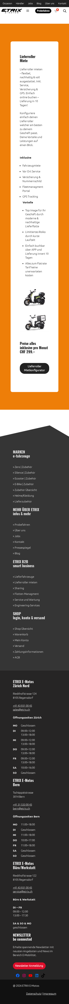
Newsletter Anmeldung (29, 965)
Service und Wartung (27, 599)
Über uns (49, 3)
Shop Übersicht (24, 628)
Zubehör (27, 466)
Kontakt (62, 3)
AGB (17, 657)
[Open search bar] (65, 11)
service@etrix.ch (23, 891)
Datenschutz (33, 993)
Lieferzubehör (23, 501)
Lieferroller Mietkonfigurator (34, 368)
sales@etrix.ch (21, 709)
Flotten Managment (27, 593)
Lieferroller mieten (26, 582)
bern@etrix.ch (21, 808)
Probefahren (43, 11)
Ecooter (19, 478)
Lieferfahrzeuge (24, 576)
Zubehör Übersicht (26, 489)
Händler (20, 3)
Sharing (19, 588)
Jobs (30, 3)
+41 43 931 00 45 (22, 705)
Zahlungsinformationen (29, 651)
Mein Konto (22, 640)
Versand (19, 645)
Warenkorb (21, 634)
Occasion (7, 3)
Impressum (49, 993)
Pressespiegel (23, 547)
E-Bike (18, 484)
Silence (19, 472)
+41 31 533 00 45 (22, 804)
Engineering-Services (27, 605)
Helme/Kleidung (24, 495)
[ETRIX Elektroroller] (11, 11)
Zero (17, 466)
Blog (39, 3)
